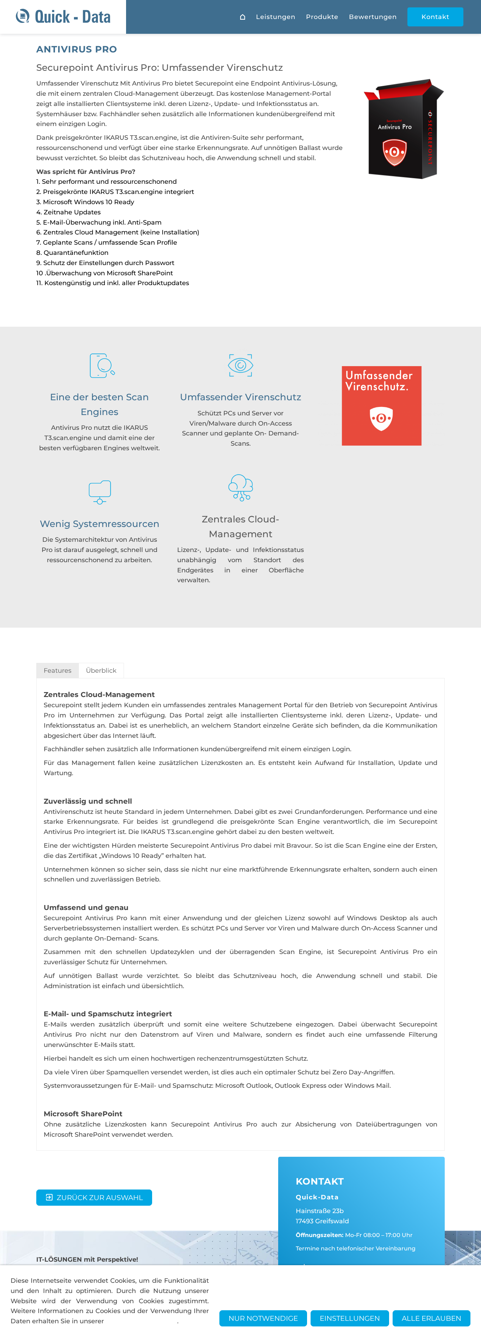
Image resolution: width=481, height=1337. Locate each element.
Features (57, 670)
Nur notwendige (263, 1318)
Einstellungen (350, 1318)
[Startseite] (243, 16)
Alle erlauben (431, 1318)
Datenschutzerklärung (141, 1321)
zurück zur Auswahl (100, 1197)
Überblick (101, 670)
